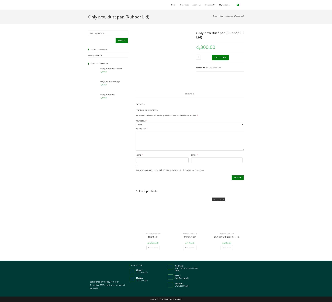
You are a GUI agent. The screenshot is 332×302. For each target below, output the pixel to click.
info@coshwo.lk (182, 278)
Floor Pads (156, 233)
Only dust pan (190, 237)
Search (121, 41)
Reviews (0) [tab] (189, 94)
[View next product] (242, 32)
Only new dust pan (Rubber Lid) (231, 16)
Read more (226, 248)
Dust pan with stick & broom (226, 237)
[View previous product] (237, 32)
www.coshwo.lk (181, 286)
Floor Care (217, 67)
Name (139, 155)
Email (194, 155)
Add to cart (220, 58)
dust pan (209, 67)
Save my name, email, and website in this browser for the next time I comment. (170, 170)
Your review (142, 128)
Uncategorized (93, 55)
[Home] (209, 16)
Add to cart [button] (153, 248)
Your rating (141, 121)
